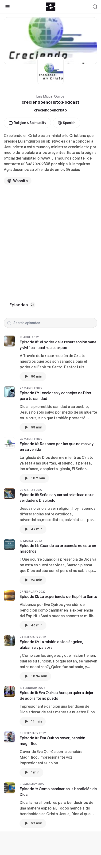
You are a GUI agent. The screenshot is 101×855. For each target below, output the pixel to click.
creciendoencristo (50, 110)
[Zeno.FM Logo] (50, 6)
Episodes (22, 304)
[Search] (95, 6)
